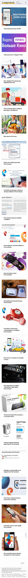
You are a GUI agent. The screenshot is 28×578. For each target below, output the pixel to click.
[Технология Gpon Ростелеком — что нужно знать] (14, 403)
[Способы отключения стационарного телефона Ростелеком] (14, 316)
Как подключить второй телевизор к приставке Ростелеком (11, 387)
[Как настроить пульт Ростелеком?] (14, 261)
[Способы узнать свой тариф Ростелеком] (14, 513)
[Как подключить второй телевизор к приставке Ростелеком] (14, 373)
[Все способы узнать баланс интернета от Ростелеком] (14, 541)
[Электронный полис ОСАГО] (14, 16)
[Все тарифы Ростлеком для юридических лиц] (14, 69)
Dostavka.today (17, 574)
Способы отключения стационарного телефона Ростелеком (11, 330)
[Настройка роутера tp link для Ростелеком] (14, 289)
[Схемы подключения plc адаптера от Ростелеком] (14, 430)
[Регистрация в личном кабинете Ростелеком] (14, 233)
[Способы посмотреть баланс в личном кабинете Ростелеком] (14, 178)
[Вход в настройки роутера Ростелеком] (14, 150)
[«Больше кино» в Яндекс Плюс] (14, 43)
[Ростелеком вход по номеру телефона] (14, 206)
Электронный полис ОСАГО (12, 28)
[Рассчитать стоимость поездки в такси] (14, 346)
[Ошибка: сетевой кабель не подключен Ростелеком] (14, 458)
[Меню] (25, 2)
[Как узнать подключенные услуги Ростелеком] (14, 486)
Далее (22, 563)
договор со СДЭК (11, 576)
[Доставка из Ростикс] (14, 124)
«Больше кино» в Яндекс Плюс (13, 55)
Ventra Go (9, 575)
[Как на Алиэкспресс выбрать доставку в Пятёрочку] (14, 96)
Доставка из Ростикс (10, 136)
